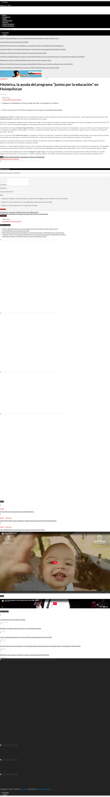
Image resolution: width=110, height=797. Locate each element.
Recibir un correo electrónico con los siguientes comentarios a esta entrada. (27, 202)
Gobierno (4, 79)
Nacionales (6, 17)
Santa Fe (5, 22)
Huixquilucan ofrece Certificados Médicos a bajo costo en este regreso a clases (25, 60)
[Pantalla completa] (108, 592)
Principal (8, 518)
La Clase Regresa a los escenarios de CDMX (14, 42)
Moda (2, 509)
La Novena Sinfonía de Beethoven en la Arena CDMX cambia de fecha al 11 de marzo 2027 (29, 67)
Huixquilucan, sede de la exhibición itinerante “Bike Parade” (19, 212)
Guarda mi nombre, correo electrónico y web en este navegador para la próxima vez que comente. (35, 199)
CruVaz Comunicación (43, 789)
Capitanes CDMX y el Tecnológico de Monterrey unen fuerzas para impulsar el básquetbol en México (33, 49)
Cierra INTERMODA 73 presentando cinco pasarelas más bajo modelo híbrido (22, 530)
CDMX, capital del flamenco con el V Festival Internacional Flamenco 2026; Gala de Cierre (29, 38)
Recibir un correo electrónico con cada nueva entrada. (20, 205)
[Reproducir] (1, 592)
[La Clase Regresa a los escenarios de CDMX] (2, 617)
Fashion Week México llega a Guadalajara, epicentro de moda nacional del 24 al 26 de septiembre (28, 521)
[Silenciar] (106, 592)
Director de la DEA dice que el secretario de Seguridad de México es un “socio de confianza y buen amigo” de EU (36, 64)
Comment (3, 185)
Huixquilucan (7, 21)
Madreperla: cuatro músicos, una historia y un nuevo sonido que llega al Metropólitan (24, 655)
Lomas (4, 19)
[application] (55, 562)
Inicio (4, 15)
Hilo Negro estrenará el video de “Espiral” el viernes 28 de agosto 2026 (23, 53)
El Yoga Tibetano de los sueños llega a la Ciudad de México (17, 511)
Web (1, 195)
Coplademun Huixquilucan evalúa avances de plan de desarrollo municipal (24, 214)
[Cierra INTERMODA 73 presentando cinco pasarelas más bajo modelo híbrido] (2, 525)
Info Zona (24, 789)
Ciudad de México (8, 24)
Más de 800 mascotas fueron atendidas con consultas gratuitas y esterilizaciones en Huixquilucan (31, 46)
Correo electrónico (7, 192)
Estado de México (8, 26)
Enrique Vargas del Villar (11, 157)
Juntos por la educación (37, 157)
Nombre (3, 188)
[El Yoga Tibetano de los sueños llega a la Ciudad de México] (2, 507)
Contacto (5, 2)
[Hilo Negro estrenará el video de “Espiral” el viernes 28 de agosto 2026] (2, 626)
